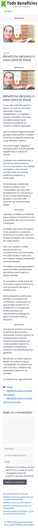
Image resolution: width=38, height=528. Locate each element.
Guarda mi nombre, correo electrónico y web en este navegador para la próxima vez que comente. (20, 471)
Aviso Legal (9, 524)
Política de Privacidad (22, 522)
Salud (10, 386)
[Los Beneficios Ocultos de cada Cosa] (19, 4)
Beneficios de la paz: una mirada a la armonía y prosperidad (18, 498)
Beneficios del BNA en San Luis (15, 494)
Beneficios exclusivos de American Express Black (17, 506)
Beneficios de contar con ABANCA (17, 502)
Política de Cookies (25, 524)
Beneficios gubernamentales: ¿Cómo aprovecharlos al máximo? (18, 512)
